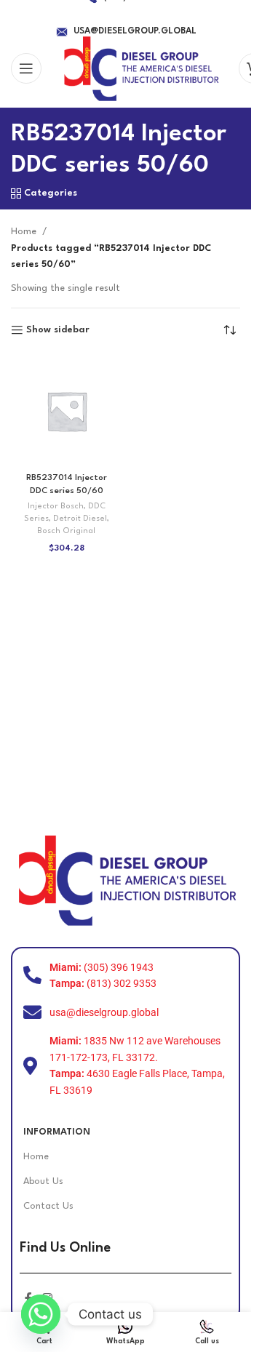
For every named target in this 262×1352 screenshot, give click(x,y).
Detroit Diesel (80, 519)
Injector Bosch (56, 507)
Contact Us (48, 1206)
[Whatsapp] (40, 1314)
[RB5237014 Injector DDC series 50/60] (66, 411)
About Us (43, 1181)
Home (23, 231)
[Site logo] (140, 68)
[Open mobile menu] (26, 68)
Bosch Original (66, 531)
